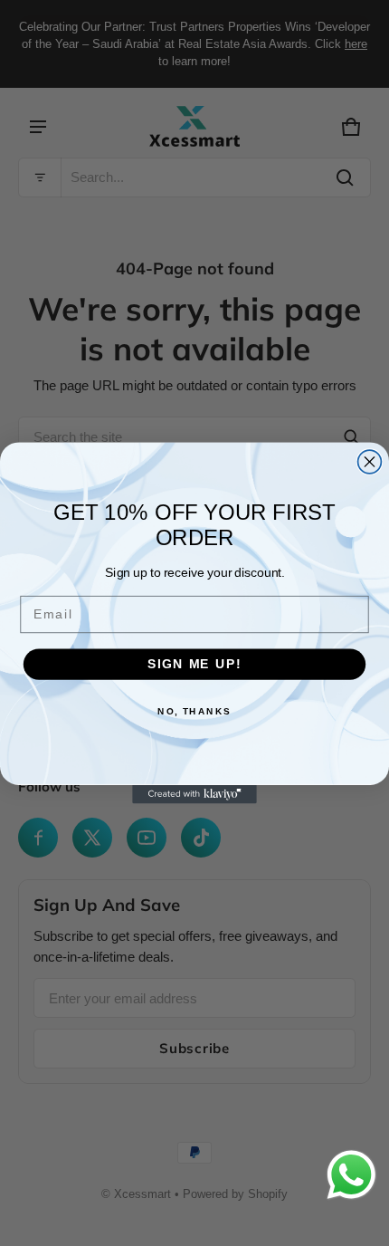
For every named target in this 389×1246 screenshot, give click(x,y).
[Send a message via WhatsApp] (351, 1174)
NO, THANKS (194, 710)
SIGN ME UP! (194, 664)
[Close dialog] (370, 462)
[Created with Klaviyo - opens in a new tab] (194, 794)
